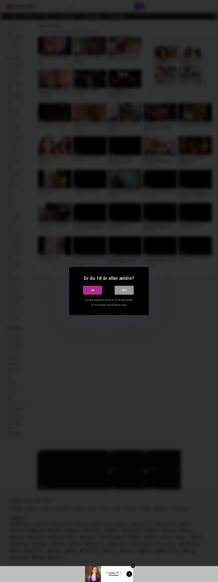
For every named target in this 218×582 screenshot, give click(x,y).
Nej (124, 290)
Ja (92, 290)
